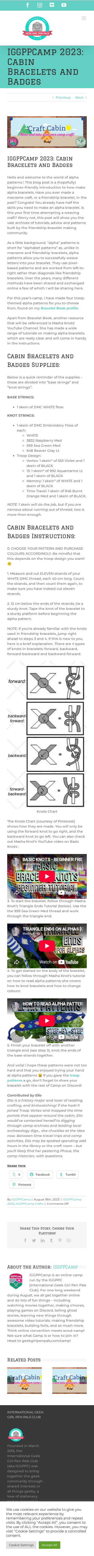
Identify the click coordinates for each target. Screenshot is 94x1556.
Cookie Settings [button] (21, 1545)
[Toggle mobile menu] (84, 18)
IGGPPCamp (21, 1199)
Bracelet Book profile (59, 308)
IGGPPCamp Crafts (29, 1203)
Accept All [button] (49, 1545)
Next (79, 97)
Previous (63, 97)
